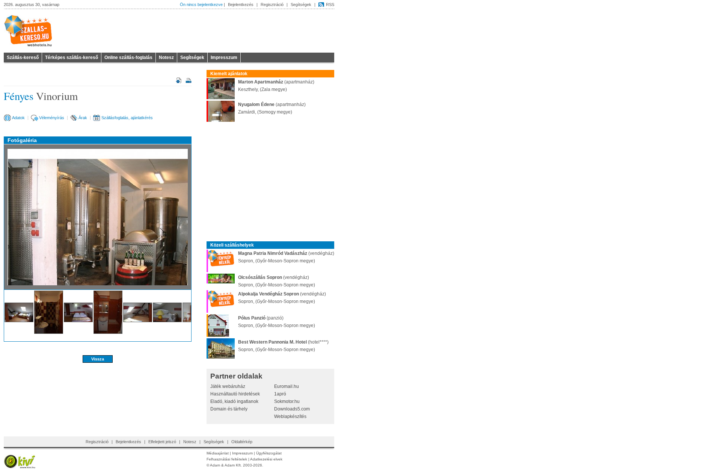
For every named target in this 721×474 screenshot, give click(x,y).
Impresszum (224, 57)
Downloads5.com (292, 409)
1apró (280, 394)
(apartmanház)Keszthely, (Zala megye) (276, 85)
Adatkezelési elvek (266, 459)
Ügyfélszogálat (269, 453)
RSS (330, 4)
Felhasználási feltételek (227, 459)
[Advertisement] (98, 387)
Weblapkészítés (290, 416)
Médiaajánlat (218, 453)
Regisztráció (272, 4)
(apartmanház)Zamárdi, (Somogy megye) (272, 108)
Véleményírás (51, 117)
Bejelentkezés (240, 4)
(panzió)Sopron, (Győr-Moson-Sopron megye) (276, 321)
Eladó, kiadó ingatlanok (234, 401)
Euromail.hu (286, 386)
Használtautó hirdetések (235, 394)
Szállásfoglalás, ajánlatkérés (127, 117)
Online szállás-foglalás (128, 57)
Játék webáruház (227, 386)
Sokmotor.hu (287, 401)
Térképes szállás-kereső (71, 57)
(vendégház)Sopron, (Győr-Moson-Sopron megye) (286, 257)
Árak (82, 117)
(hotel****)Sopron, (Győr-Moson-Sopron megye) (283, 345)
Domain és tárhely (228, 409)
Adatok (18, 117)
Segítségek (301, 4)
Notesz (166, 57)
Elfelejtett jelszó (162, 441)
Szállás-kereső (23, 57)
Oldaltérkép (241, 441)
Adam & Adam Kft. (226, 465)
